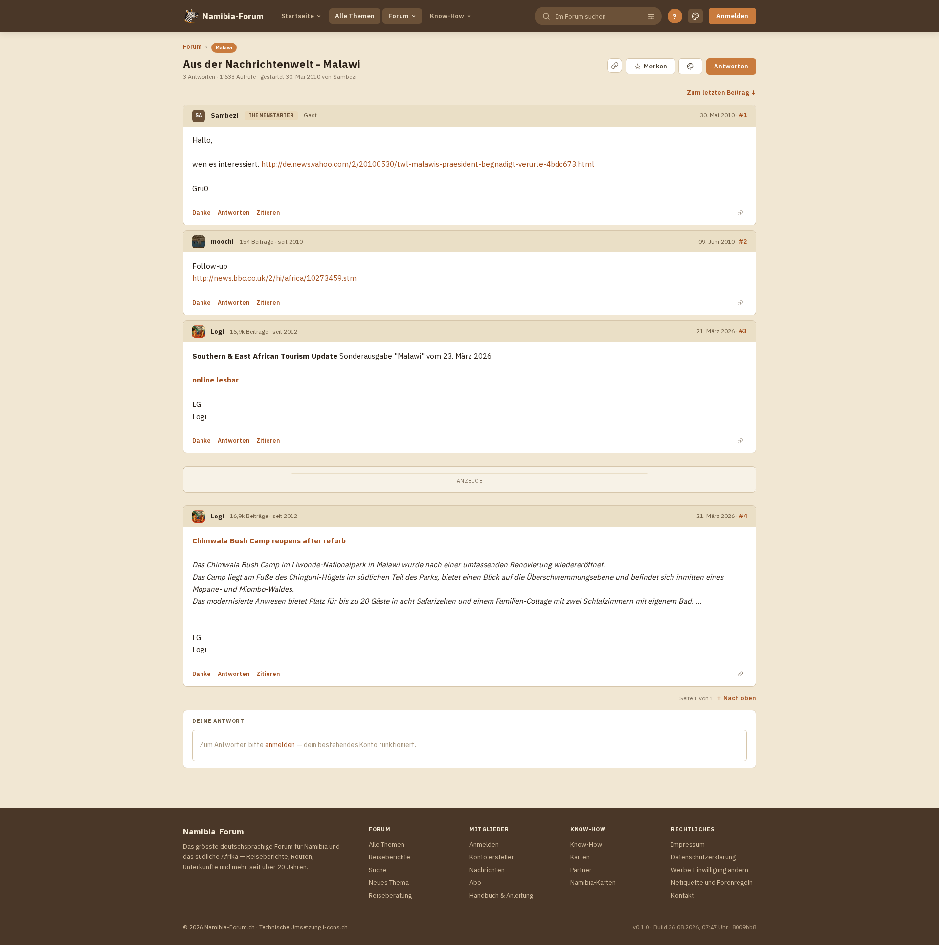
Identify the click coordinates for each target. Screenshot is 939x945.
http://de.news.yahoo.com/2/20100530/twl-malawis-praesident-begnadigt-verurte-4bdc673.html (427, 164)
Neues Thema (389, 882)
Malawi (224, 48)
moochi (222, 241)
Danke (201, 212)
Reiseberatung (390, 895)
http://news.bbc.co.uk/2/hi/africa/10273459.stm (274, 278)
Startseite (297, 16)
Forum (398, 16)
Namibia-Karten (593, 882)
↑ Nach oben (736, 698)
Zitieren (268, 212)
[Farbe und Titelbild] (690, 66)
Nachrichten (487, 870)
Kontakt (682, 895)
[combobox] (597, 16)
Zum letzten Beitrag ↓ (721, 92)
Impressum (688, 844)
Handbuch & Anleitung (501, 895)
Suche (378, 870)
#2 (743, 241)
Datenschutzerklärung (703, 857)
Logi (217, 331)
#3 (743, 331)
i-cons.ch (335, 927)
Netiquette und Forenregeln (712, 882)
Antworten (731, 66)
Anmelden (732, 16)
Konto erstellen (492, 857)
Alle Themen (355, 16)
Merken (650, 66)
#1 (743, 115)
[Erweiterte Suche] (651, 16)
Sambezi (225, 116)
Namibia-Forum (233, 16)
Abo (475, 882)
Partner (581, 870)
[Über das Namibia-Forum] (191, 16)
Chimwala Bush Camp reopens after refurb (269, 540)
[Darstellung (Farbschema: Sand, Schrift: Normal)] (695, 16)
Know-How (447, 16)
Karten (580, 857)
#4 (743, 515)
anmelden (280, 745)
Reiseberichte (389, 857)
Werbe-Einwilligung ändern (709, 870)
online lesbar (215, 379)
